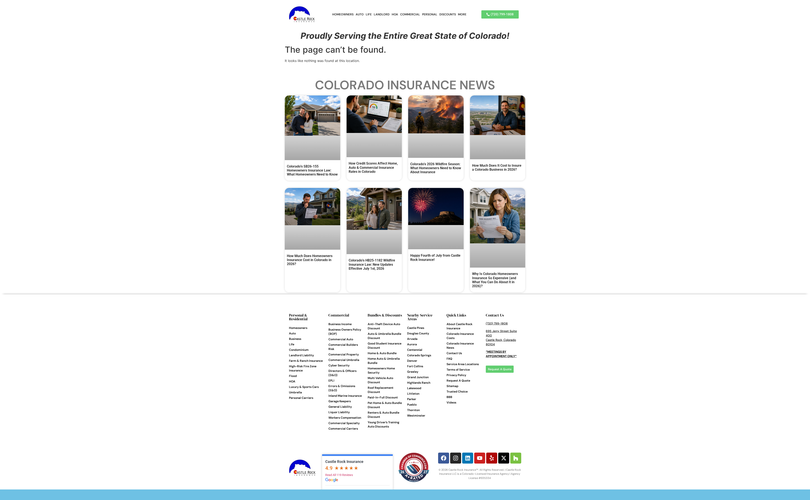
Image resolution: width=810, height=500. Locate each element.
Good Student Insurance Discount (384, 346)
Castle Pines (415, 328)
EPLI (331, 380)
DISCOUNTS (447, 14)
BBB (449, 397)
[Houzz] (515, 458)
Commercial (338, 315)
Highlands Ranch (418, 383)
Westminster (416, 415)
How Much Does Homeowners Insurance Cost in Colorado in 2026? (309, 260)
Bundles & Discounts (385, 315)
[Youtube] (479, 458)
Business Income (340, 324)
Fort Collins (415, 366)
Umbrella (295, 392)
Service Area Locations (463, 364)
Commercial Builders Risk (343, 347)
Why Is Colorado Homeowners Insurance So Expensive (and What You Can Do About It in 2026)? (495, 280)
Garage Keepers (339, 401)
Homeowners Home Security (381, 370)
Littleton (413, 393)
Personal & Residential (298, 317)
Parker (411, 399)
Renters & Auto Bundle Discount (383, 415)
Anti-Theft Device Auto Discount (384, 326)
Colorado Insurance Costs (460, 336)
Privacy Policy (456, 375)
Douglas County (418, 333)
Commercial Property (343, 354)
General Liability (340, 407)
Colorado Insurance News (405, 85)
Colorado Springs (419, 355)
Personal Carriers (301, 398)
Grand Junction (418, 377)
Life (291, 344)
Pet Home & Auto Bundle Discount (385, 405)
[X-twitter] (503, 458)
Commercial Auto (340, 339)
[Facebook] (443, 458)
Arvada (412, 339)
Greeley (412, 372)
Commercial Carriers (343, 428)
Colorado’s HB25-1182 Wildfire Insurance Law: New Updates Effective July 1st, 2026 (372, 264)
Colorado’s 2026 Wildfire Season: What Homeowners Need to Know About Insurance (435, 168)
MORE (462, 14)
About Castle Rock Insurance (459, 326)
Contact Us (454, 353)
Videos (451, 402)
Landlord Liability (301, 355)
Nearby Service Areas (419, 317)
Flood (293, 376)
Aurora (412, 344)
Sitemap (452, 386)
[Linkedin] (467, 458)
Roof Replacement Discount (380, 390)
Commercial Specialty (344, 423)
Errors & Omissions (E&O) (341, 388)
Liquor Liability (339, 412)
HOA (395, 14)
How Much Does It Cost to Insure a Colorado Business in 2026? (496, 168)
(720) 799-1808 (497, 323)
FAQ (449, 359)
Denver (412, 361)
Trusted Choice (457, 391)
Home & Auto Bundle (382, 353)
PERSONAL (429, 14)
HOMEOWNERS (343, 14)
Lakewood (414, 388)
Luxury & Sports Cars (304, 387)
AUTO (360, 14)
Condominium (299, 350)
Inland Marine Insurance (345, 396)
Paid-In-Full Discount (383, 397)
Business (295, 339)
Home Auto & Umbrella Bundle (384, 361)
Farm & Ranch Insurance (306, 361)
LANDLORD (382, 14)
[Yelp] (491, 458)
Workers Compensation (344, 418)
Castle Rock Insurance (344, 461)
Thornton (413, 410)
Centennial (414, 350)
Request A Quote (458, 380)
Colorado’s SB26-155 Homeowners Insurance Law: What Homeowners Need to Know (312, 170)
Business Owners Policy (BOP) (344, 332)
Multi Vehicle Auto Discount (380, 380)
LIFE (369, 14)
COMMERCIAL (410, 14)
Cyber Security (339, 365)
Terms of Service (458, 369)
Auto (292, 333)
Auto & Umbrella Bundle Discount (384, 336)
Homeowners (298, 328)
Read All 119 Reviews (339, 475)
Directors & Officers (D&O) (342, 373)
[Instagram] (455, 458)
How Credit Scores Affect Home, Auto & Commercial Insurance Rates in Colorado (373, 167)
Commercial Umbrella (343, 360)
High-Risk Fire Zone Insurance (302, 368)
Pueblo (412, 404)
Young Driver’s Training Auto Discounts (383, 424)
